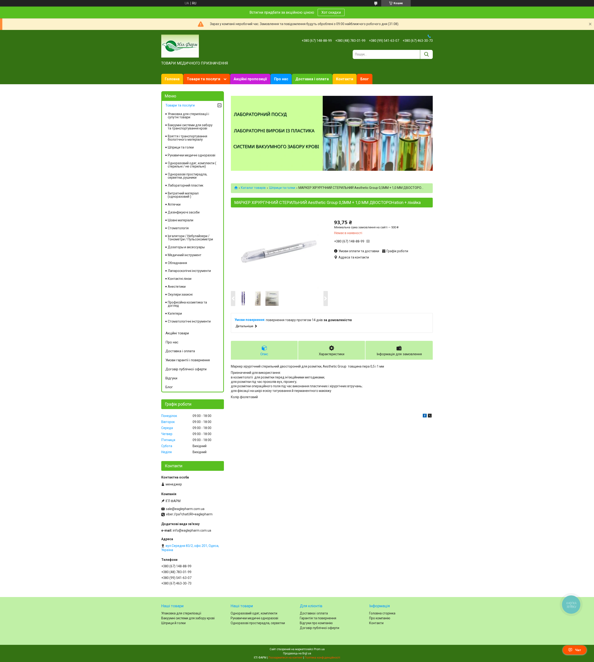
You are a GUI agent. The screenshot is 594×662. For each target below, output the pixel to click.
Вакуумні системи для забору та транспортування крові (190, 126)
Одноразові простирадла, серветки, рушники (187, 175)
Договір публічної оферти (186, 369)
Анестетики (177, 286)
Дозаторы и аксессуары (186, 247)
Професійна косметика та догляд (187, 303)
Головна (172, 79)
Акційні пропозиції (250, 79)
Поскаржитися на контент (285, 657)
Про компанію (379, 618)
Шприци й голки (173, 623)
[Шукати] (426, 54)
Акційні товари (177, 333)
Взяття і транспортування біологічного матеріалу (187, 137)
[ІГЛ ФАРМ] (180, 46)
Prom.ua (319, 649)
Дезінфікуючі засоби (184, 212)
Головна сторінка (382, 613)
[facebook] (425, 416)
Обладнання (177, 263)
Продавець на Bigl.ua (297, 653)
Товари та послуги (203, 79)
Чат (578, 650)
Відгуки (171, 378)
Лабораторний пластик (185, 185)
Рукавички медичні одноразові (191, 155)
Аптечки (174, 204)
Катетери (175, 313)
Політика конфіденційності (322, 657)
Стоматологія (178, 228)
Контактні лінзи (179, 279)
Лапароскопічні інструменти (189, 271)
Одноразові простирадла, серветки (258, 623)
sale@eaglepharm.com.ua (185, 509)
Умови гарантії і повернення (187, 360)
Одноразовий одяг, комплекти (254, 613)
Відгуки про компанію (316, 623)
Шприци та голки (282, 187)
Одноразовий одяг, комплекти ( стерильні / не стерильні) (192, 164)
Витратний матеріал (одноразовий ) (183, 194)
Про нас (281, 79)
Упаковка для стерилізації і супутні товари (188, 115)
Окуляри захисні (180, 294)
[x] (430, 416)
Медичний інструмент (184, 255)
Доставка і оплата (312, 79)
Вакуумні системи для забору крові (188, 618)
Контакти (344, 79)
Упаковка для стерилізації (181, 613)
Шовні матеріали (180, 220)
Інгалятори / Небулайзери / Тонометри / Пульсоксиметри (190, 237)
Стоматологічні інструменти (189, 321)
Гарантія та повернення (318, 618)
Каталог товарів (253, 187)
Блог (364, 79)
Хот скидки (331, 12)
